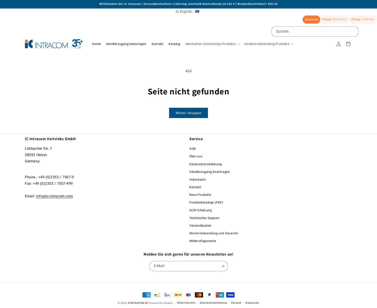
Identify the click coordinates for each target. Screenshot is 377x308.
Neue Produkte (200, 195)
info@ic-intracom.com (54, 196)
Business (311, 19)
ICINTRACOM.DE (138, 303)
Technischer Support (204, 218)
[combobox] (315, 32)
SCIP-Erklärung (200, 210)
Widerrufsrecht (186, 302)
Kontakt (195, 187)
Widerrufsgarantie (202, 241)
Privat (334, 19)
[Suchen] (353, 31)
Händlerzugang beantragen (209, 172)
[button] (212, 44)
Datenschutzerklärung (205, 164)
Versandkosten (200, 225)
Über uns (195, 156)
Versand (236, 302)
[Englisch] (197, 11)
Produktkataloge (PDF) (206, 202)
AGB (192, 148)
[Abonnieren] (223, 266)
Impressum (197, 179)
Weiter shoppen (188, 113)
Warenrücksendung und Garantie (213, 233)
